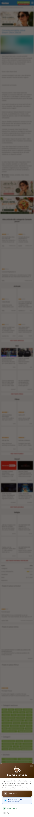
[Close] (31, 766)
